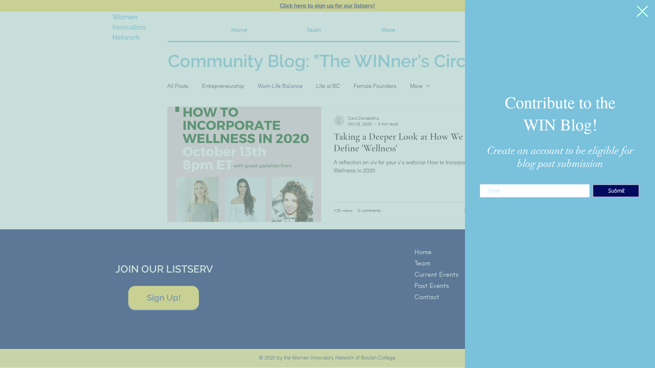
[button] (642, 11)
